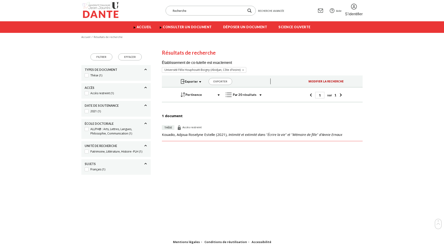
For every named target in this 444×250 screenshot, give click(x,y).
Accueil (144, 27)
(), (252, 134)
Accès (89, 88)
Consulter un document (187, 27)
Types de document (101, 70)
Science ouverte (294, 27)
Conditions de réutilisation (225, 242)
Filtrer (101, 57)
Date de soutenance (102, 105)
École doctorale (99, 123)
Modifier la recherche (326, 81)
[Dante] (103, 10)
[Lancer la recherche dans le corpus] (249, 11)
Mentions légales (186, 242)
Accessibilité (261, 242)
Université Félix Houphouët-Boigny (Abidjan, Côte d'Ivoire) (202, 70)
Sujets (90, 164)
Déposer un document (245, 27)
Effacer (130, 57)
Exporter (220, 81)
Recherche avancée (271, 10)
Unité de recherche (101, 146)
